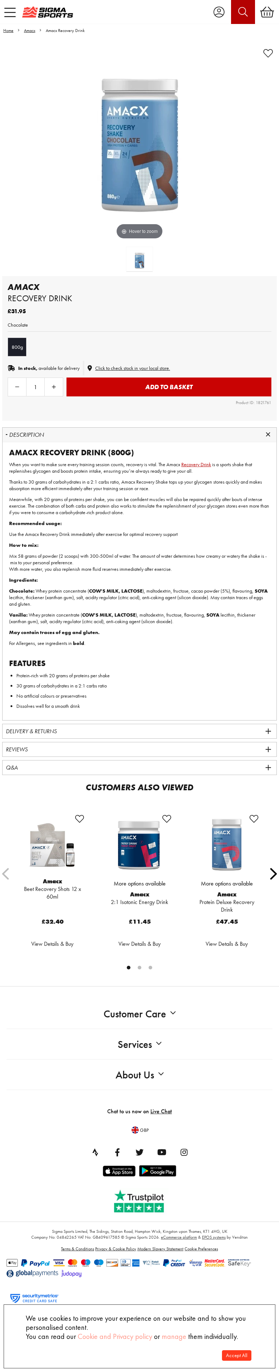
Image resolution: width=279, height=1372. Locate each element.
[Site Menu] (10, 12)
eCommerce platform (179, 1237)
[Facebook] (117, 1152)
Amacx (29, 30)
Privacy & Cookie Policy (115, 1249)
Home (8, 30)
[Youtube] (161, 1152)
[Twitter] (139, 1152)
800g (17, 347)
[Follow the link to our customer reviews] (144, 1199)
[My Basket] (267, 12)
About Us (135, 1075)
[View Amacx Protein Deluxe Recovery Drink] (227, 845)
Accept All (236, 1355)
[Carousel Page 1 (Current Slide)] (128, 967)
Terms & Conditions (77, 1249)
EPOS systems (214, 1237)
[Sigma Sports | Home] (47, 12)
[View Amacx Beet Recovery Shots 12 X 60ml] (52, 845)
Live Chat (161, 1111)
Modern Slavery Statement (160, 1249)
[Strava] (95, 1152)
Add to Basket (169, 387)
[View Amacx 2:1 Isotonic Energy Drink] (139, 845)
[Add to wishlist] (268, 53)
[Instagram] (184, 1152)
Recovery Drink (196, 464)
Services (135, 1044)
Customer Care (135, 1014)
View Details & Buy (52, 944)
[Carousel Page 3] (150, 967)
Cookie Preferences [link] (201, 1249)
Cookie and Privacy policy (115, 1336)
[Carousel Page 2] (139, 967)
